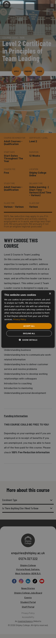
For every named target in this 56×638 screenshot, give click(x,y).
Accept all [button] (29, 326)
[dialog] (28, 319)
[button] (28, 339)
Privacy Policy (19, 319)
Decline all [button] (29, 333)
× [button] (50, 294)
